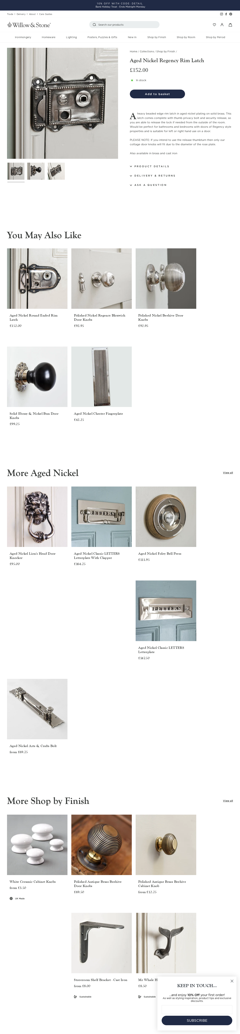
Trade (10, 14)
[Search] (95, 24)
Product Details (152, 166)
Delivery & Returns (155, 175)
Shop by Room (186, 37)
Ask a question (150, 185)
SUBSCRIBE (197, 1020)
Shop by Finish (156, 37)
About (32, 14)
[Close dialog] (232, 981)
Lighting (71, 37)
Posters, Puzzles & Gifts (102, 37)
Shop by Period (215, 37)
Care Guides (45, 14)
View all (228, 472)
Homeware (48, 37)
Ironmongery (23, 37)
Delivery (21, 14)
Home (133, 51)
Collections (147, 51)
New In (132, 37)
